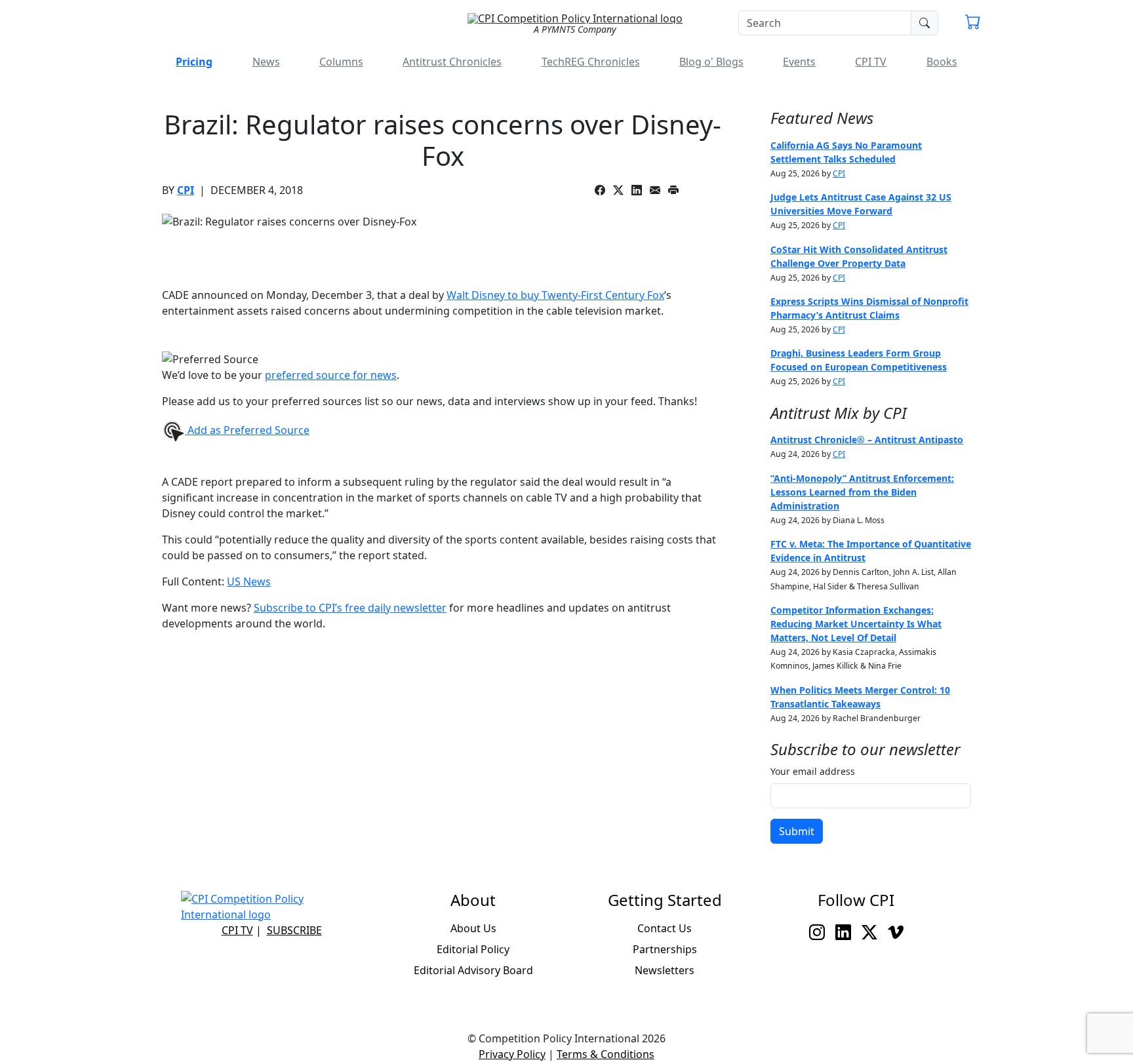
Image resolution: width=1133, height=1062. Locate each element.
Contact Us (664, 928)
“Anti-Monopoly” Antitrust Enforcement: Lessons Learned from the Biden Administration (862, 492)
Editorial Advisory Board (473, 970)
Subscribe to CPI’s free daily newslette (348, 607)
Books (941, 61)
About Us (473, 928)
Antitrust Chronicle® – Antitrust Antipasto (866, 439)
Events (799, 61)
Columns (341, 61)
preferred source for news (331, 375)
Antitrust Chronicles (452, 61)
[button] (973, 23)
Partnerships (665, 949)
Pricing (194, 61)
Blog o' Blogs (711, 61)
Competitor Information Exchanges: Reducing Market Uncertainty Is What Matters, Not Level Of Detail (856, 624)
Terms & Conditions (605, 1054)
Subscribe (294, 930)
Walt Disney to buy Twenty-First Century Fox (555, 295)
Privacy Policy (512, 1054)
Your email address (812, 771)
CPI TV (870, 61)
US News (249, 581)
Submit (796, 831)
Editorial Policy (473, 949)
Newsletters (664, 970)
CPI (185, 190)
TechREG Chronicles (591, 61)
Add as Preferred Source (247, 430)
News (266, 61)
